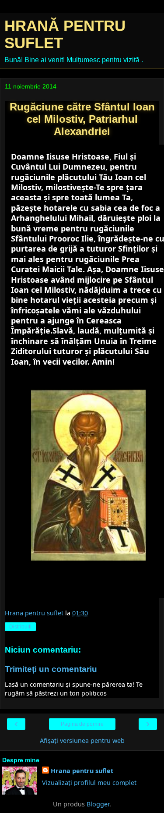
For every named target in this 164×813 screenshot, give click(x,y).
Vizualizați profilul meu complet (89, 782)
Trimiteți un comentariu (51, 669)
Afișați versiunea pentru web (82, 740)
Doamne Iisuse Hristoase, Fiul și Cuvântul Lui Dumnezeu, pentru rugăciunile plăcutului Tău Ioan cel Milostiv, (78, 171)
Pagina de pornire (82, 724)
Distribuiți (20, 627)
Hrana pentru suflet (82, 771)
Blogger (98, 804)
